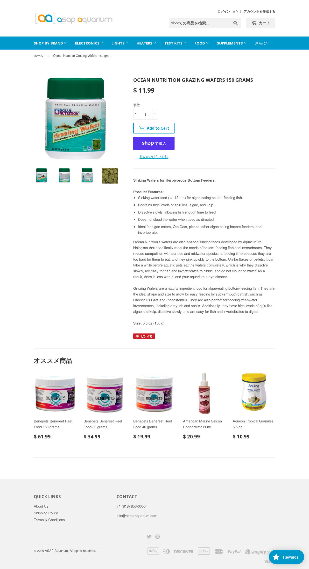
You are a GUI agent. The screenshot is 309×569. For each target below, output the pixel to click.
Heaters (145, 43)
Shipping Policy (46, 512)
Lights (119, 43)
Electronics (87, 43)
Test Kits (173, 43)
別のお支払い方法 (154, 156)
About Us (41, 506)
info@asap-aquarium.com (137, 515)
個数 (136, 104)
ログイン (224, 11)
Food (200, 43)
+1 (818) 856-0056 (131, 506)
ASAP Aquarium (56, 550)
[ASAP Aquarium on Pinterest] (157, 536)
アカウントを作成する (259, 11)
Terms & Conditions (49, 519)
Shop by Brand (49, 43)
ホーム (38, 55)
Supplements (230, 43)
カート (264, 22)
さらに (260, 42)
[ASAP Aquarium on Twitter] (149, 536)
